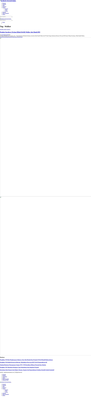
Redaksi (4, 375)
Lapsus (6, 11)
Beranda (4, 3)
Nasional (4, 4)
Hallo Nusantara (5, 13)
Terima (18, 37)
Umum (3, 7)
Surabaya (4, 6)
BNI (3, 37)
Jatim (3, 5)
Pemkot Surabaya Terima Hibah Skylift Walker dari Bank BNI (20, 32)
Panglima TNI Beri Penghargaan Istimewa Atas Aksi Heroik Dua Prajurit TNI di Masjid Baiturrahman (26, 359)
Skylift (12, 37)
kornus (2, 34)
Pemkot (9, 37)
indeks (5, 29)
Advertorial (4, 376)
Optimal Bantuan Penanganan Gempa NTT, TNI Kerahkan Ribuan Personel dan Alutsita (23, 365)
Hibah (7, 37)
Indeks (3, 14)
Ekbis (6, 9)
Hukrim (6, 8)
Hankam (4, 12)
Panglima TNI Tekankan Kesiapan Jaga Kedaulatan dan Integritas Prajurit (19, 367)
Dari (5, 37)
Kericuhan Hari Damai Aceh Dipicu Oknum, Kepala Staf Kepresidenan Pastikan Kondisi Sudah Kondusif (27, 370)
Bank (1, 37)
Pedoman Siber (5, 380)
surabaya (15, 37)
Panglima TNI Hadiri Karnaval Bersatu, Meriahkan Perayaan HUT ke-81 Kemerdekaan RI (23, 362)
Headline (2, 29)
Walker (21, 37)
